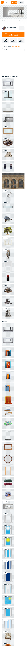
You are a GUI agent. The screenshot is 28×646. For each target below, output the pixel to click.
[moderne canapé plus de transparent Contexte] (8, 636)
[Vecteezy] (2, 2)
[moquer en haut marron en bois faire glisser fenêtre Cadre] (8, 447)
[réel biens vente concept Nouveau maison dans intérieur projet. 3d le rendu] (8, 119)
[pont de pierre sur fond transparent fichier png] (8, 154)
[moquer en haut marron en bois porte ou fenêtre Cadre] (8, 470)
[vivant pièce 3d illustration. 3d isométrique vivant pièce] (8, 494)
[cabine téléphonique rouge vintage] (8, 277)
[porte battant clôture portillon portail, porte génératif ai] (8, 242)
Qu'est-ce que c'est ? (16, 46)
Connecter (21, 2)
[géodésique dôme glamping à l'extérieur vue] (8, 289)
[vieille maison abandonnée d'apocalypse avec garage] (8, 301)
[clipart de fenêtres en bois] (8, 95)
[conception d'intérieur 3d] (8, 142)
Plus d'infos (6, 49)
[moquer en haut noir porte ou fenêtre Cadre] (8, 435)
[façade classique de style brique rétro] (13, 181)
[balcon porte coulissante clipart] (8, 131)
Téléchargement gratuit (13, 34)
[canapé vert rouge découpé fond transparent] (8, 482)
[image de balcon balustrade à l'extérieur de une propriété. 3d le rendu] (8, 107)
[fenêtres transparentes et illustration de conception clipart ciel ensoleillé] (8, 518)
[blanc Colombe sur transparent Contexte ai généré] (8, 195)
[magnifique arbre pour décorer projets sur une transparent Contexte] (8, 230)
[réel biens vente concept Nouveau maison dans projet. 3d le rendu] (8, 218)
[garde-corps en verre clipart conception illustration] (8, 206)
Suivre (21, 29)
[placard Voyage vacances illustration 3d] (8, 400)
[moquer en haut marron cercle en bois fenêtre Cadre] (8, 459)
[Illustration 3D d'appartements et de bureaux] (8, 423)
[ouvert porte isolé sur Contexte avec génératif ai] (8, 352)
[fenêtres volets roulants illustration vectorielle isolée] (8, 266)
